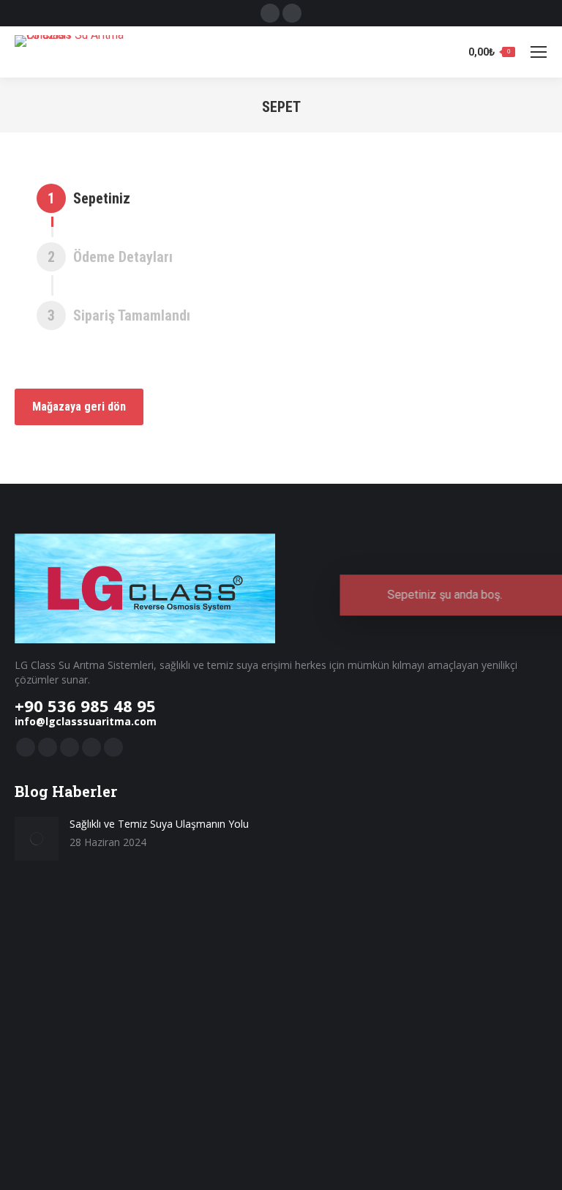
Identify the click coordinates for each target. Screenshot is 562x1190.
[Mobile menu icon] (538, 52)
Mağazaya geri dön (79, 406)
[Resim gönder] (37, 839)
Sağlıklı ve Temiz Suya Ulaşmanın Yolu (159, 824)
